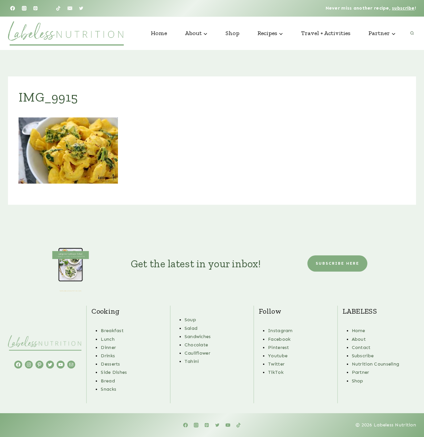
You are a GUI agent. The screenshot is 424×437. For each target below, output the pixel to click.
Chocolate (196, 345)
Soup (190, 320)
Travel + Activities (325, 33)
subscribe (403, 8)
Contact (361, 347)
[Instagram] (24, 8)
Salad (191, 328)
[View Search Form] (412, 33)
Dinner (108, 347)
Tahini (192, 361)
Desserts (110, 364)
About (359, 339)
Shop (232, 33)
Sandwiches (198, 336)
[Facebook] (12, 8)
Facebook (279, 339)
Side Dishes (114, 372)
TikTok (276, 372)
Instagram (280, 330)
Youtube (278, 356)
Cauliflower (197, 353)
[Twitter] (81, 8)
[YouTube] (47, 8)
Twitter (276, 364)
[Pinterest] (35, 8)
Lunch (107, 339)
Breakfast (112, 330)
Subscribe (363, 356)
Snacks (108, 389)
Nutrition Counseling (375, 364)
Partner (360, 372)
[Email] (70, 8)
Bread (108, 381)
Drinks (108, 356)
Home (159, 33)
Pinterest (278, 347)
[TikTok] (58, 8)
